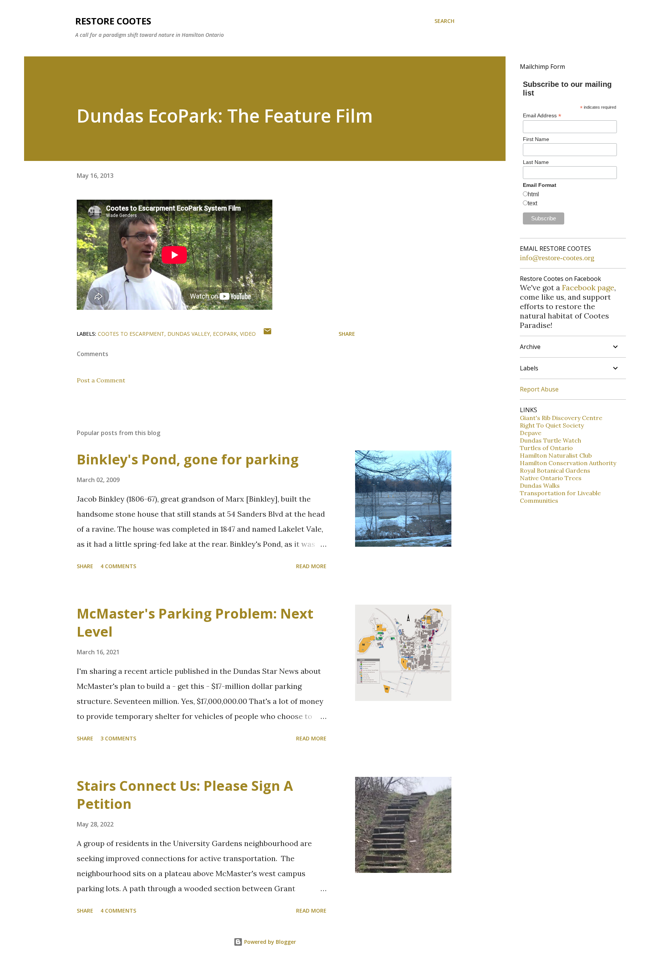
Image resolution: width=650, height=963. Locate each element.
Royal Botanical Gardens (555, 470)
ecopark (225, 333)
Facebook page (588, 287)
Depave (530, 433)
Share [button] (347, 333)
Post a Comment (101, 380)
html (533, 194)
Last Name (536, 162)
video (248, 333)
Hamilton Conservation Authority (568, 463)
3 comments (118, 738)
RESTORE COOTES (113, 21)
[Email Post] (267, 333)
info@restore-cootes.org (557, 257)
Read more (311, 566)
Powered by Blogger (269, 941)
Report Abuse (539, 389)
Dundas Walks (540, 485)
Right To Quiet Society (552, 425)
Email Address (542, 115)
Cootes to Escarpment (131, 333)
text (532, 203)
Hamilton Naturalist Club (556, 455)
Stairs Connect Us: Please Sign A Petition (185, 794)
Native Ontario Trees (551, 478)
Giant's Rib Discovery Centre (561, 418)
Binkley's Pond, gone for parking (188, 459)
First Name (536, 139)
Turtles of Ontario (546, 448)
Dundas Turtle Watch (550, 440)
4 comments (118, 566)
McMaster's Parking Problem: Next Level (195, 622)
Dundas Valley (188, 333)
